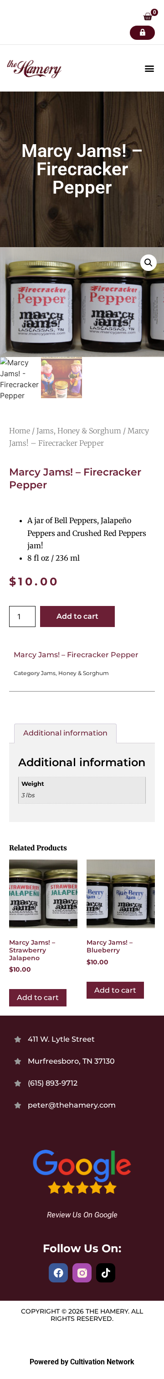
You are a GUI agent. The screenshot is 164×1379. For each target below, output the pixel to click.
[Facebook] (58, 1272)
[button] (147, 18)
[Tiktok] (105, 1272)
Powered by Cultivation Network (82, 1361)
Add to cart (77, 616)
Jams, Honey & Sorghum (78, 430)
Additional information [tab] (65, 733)
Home (19, 430)
